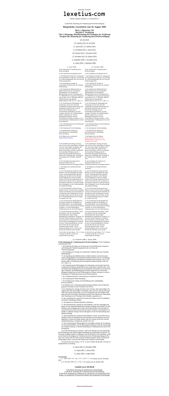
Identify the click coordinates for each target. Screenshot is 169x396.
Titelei (72, 19)
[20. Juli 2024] (84, 40)
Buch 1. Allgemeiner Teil (84, 30)
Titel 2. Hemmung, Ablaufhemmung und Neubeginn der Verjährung (84, 34)
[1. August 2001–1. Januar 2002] (84, 350)
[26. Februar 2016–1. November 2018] (84, 53)
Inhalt (77, 19)
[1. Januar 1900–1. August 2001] (84, 353)
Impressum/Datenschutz (84, 386)
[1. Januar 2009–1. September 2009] (84, 63)
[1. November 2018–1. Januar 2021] (84, 50)
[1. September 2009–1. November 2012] (84, 60)
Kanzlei (81, 9)
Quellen (83, 19)
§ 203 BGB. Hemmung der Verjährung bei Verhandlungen (84, 370)
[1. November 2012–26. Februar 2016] (84, 56)
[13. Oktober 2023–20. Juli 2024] (84, 43)
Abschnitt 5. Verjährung (84, 32)
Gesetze (87, 9)
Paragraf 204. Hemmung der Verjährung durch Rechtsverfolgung (84, 36)
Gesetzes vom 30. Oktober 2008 (94, 362)
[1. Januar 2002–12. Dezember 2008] (84, 347)
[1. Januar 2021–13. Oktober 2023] (84, 46)
